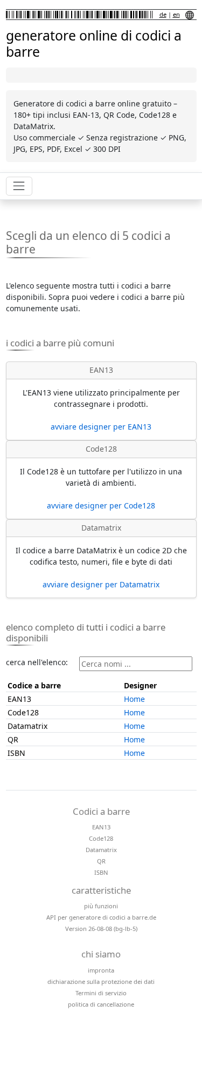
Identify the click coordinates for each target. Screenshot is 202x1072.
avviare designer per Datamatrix (101, 584)
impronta (101, 970)
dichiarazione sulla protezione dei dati (101, 981)
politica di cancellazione (101, 1004)
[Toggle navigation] (19, 186)
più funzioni (101, 906)
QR (101, 861)
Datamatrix (101, 850)
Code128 (101, 838)
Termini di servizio (101, 993)
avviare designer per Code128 (101, 505)
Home (134, 699)
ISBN (101, 872)
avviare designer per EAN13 (101, 426)
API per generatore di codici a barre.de (101, 917)
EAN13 (101, 827)
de (162, 14)
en (176, 14)
